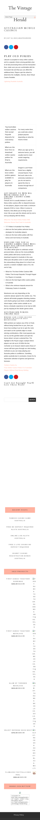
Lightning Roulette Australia (13, 81)
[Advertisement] (20, 104)
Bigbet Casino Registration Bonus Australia (20, 556)
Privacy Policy (19, 815)
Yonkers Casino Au (10, 365)
